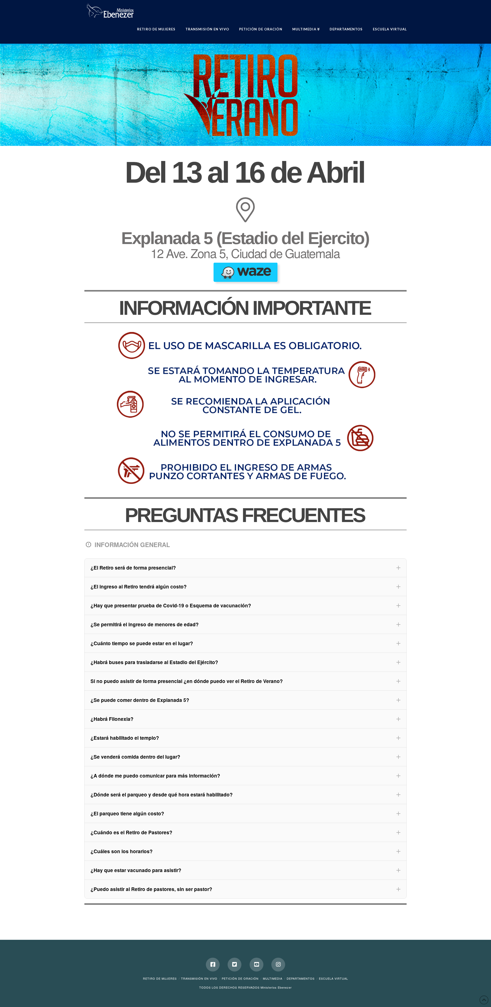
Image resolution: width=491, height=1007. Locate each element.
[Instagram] (278, 964)
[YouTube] (256, 964)
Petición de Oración (240, 978)
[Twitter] (234, 964)
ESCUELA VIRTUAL (333, 978)
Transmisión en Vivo (199, 978)
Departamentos (301, 978)
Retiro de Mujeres (160, 978)
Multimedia (272, 978)
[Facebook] (213, 964)
